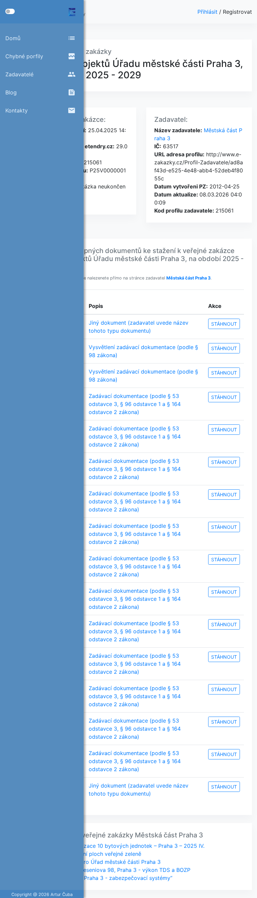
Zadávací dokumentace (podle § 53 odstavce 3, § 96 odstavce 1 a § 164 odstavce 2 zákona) (135, 404)
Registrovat (237, 11)
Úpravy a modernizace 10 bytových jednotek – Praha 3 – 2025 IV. (121, 845)
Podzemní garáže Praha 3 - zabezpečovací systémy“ (105, 878)
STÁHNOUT (224, 324)
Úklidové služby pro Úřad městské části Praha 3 (99, 862)
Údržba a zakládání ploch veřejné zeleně (89, 853)
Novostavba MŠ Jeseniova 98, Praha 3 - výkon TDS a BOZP (114, 870)
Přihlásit (208, 11)
